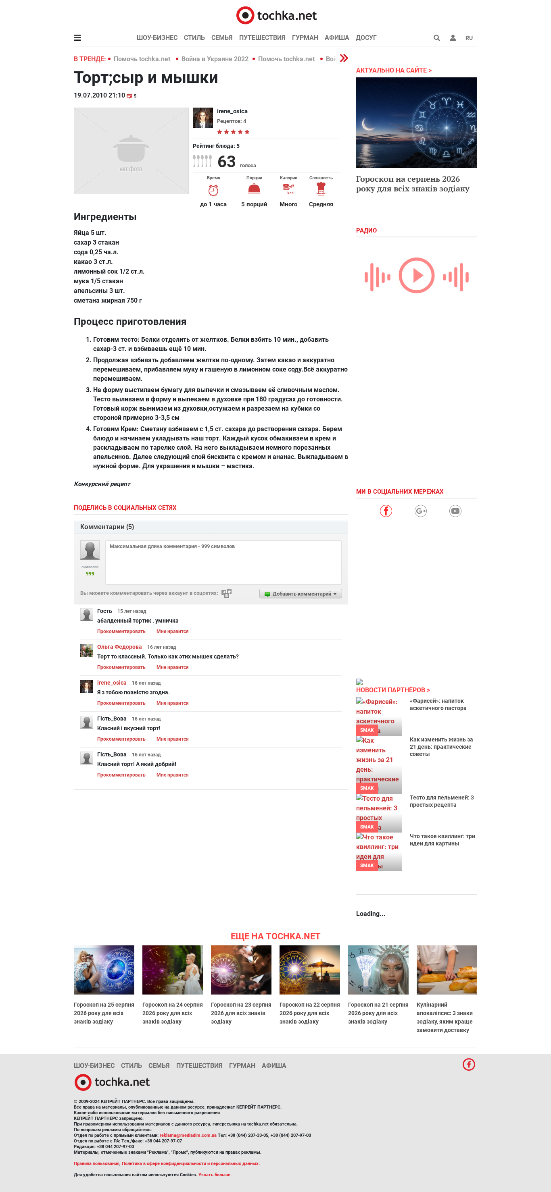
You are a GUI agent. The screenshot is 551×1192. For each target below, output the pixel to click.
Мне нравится (173, 631)
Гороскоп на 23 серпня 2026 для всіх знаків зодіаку (241, 1013)
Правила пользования (96, 1163)
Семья (222, 38)
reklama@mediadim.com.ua (188, 1135)
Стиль (194, 38)
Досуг (366, 38)
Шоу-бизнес (157, 38)
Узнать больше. (215, 1174)
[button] (453, 37)
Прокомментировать (121, 631)
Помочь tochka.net (143, 59)
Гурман (305, 38)
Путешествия (262, 38)
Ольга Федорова (119, 647)
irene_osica (112, 682)
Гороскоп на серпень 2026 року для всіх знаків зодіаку (413, 183)
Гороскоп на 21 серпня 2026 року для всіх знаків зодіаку (378, 1013)
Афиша (337, 38)
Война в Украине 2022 (215, 59)
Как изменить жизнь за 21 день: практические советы (441, 746)
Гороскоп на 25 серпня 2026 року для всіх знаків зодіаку (104, 1013)
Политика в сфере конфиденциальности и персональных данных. (191, 1163)
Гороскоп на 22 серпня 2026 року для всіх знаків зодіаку (310, 1013)
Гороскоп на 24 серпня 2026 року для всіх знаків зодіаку (172, 1013)
